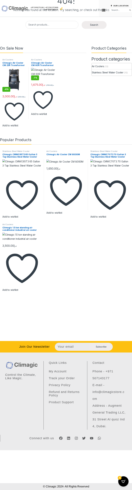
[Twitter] (83, 438)
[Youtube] (91, 438)
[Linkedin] (68, 438)
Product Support (61, 402)
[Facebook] (60, 438)
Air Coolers (7, 59)
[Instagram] (76, 438)
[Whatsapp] (99, 438)
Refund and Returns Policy (64, 393)
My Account (58, 371)
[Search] (130, 10)
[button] (103, 10)
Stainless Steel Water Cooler (107, 72)
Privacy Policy (59, 385)
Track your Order (62, 378)
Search (94, 24)
